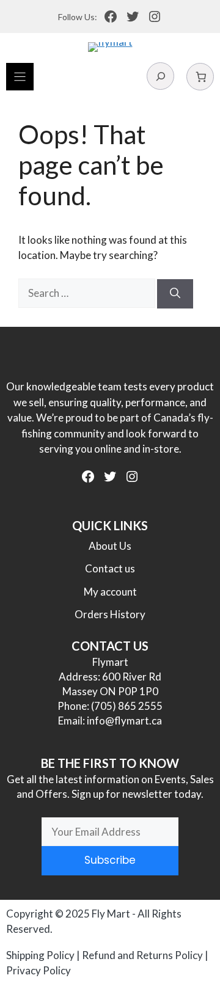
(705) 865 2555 (127, 705)
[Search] (175, 293)
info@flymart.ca (124, 720)
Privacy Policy (38, 970)
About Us (110, 545)
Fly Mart (111, 913)
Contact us (110, 568)
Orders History (110, 614)
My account (110, 591)
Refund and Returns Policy (142, 955)
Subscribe (110, 860)
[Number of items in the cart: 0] (200, 76)
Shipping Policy (40, 955)
